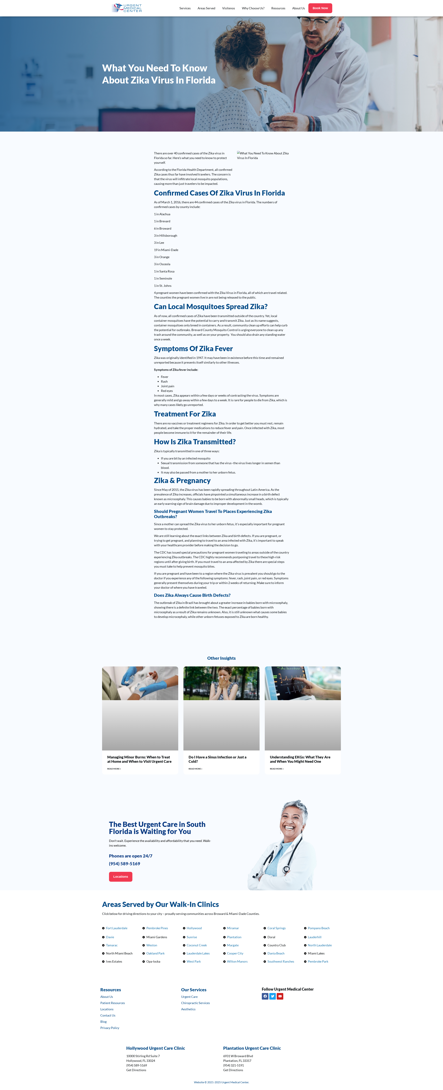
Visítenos (228, 8)
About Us (298, 8)
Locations (107, 1009)
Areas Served (206, 8)
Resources (278, 8)
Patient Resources (112, 1003)
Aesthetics (188, 1009)
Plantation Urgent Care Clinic (252, 1048)
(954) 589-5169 (124, 863)
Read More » (114, 768)
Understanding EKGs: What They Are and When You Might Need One (300, 759)
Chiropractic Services (195, 1003)
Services (185, 8)
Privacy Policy (109, 1028)
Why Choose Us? (253, 8)
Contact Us (107, 1015)
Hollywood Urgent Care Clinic (155, 1048)
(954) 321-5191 (233, 1065)
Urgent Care (189, 997)
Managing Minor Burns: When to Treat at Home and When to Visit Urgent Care (139, 759)
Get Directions (136, 1070)
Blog (103, 1021)
